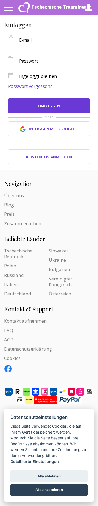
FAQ (8, 330)
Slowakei (58, 251)
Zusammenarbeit (23, 223)
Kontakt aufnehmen (25, 321)
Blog (9, 205)
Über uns (14, 195)
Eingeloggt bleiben (36, 76)
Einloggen (49, 106)
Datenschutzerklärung (28, 349)
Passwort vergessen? (30, 86)
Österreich (60, 294)
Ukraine (57, 260)
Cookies (12, 358)
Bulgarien (59, 269)
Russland (14, 275)
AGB (8, 340)
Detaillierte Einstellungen (34, 461)
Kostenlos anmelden (49, 156)
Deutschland (17, 294)
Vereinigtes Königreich (61, 282)
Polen (10, 266)
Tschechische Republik (18, 254)
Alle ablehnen (49, 476)
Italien (11, 284)
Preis (9, 214)
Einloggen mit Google (50, 128)
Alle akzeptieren (49, 490)
